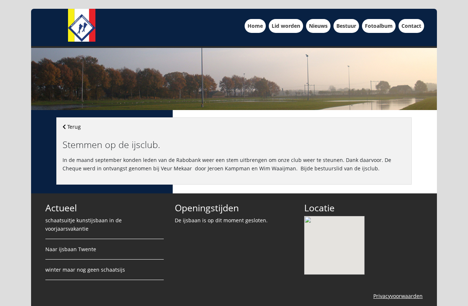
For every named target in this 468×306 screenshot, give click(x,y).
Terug (73, 126)
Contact (412, 25)
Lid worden (287, 25)
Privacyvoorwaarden (398, 295)
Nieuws (320, 25)
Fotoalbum (380, 25)
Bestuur (347, 25)
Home (257, 25)
